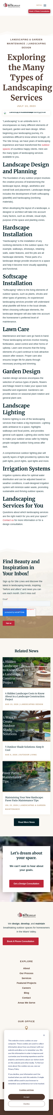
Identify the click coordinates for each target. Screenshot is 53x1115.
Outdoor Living (28, 755)
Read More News (26, 822)
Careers (26, 988)
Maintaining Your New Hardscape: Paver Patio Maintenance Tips (24, 799)
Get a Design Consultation (26, 884)
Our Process (26, 973)
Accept (26, 1097)
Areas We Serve (26, 1002)
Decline (27, 1104)
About (26, 968)
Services (26, 978)
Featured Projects (26, 983)
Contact (26, 997)
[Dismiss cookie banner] (44, 1035)
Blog (26, 993)
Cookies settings (26, 1090)
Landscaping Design (31, 704)
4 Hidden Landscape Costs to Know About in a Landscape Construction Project (25, 696)
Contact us (8, 520)
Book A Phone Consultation (39, 11)
